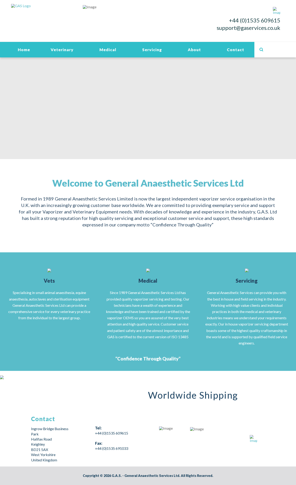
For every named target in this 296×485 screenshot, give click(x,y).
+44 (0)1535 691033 (111, 448)
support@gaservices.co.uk (248, 27)
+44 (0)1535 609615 (254, 20)
